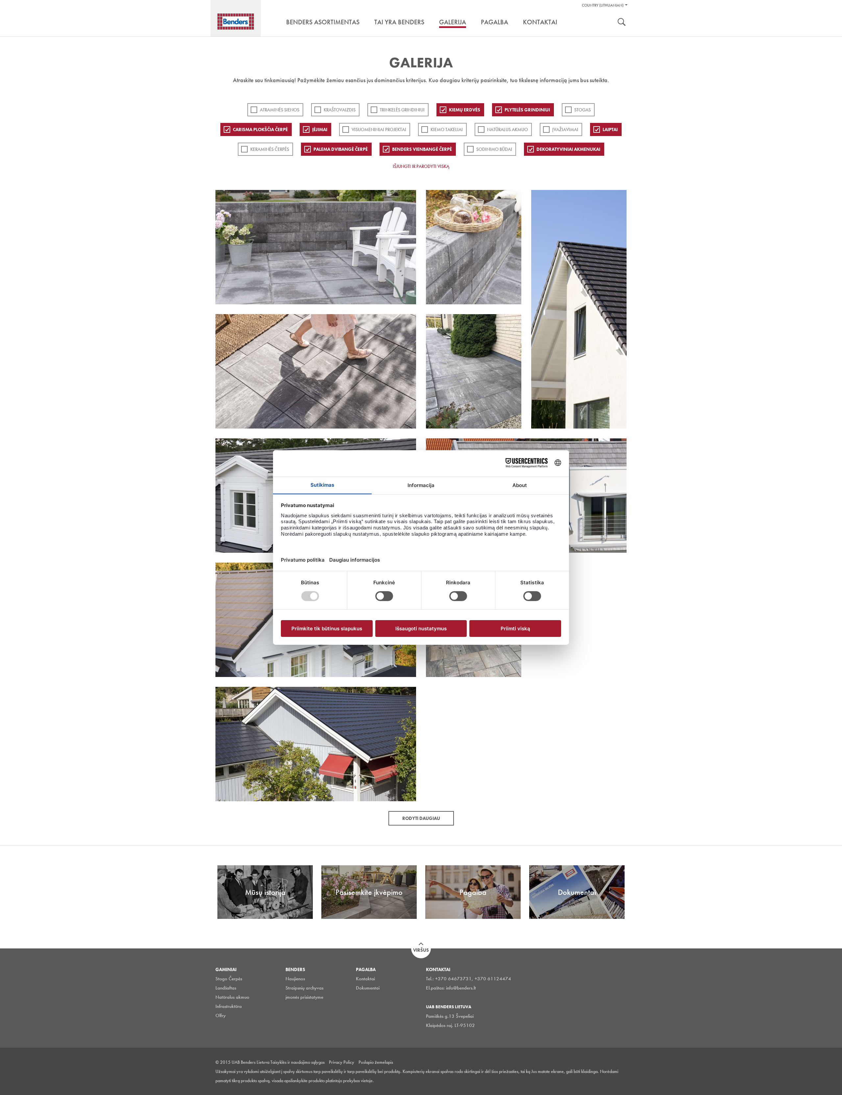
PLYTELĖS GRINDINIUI (527, 110)
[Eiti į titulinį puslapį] (235, 21)
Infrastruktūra (228, 1006)
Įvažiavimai (565, 129)
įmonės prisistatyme (304, 997)
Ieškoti (622, 22)
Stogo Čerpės (228, 978)
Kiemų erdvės (464, 110)
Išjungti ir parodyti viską (421, 166)
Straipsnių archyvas (304, 988)
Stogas (582, 110)
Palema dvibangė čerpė (340, 149)
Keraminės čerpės (269, 149)
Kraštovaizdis (340, 110)
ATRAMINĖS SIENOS (279, 110)
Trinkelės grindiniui (402, 110)
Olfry (220, 1015)
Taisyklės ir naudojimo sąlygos (297, 1062)
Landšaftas (225, 988)
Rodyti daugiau (421, 818)
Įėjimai (319, 129)
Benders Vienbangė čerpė (422, 149)
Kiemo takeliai (447, 129)
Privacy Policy (341, 1062)
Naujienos (295, 978)
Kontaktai (365, 978)
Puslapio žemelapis (376, 1062)
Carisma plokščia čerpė (260, 129)
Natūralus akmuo (507, 129)
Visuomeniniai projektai (379, 129)
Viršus (421, 950)
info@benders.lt (461, 988)
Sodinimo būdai (494, 149)
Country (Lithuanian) (603, 5)
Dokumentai (368, 988)
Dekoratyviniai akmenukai (568, 149)
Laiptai (610, 129)
